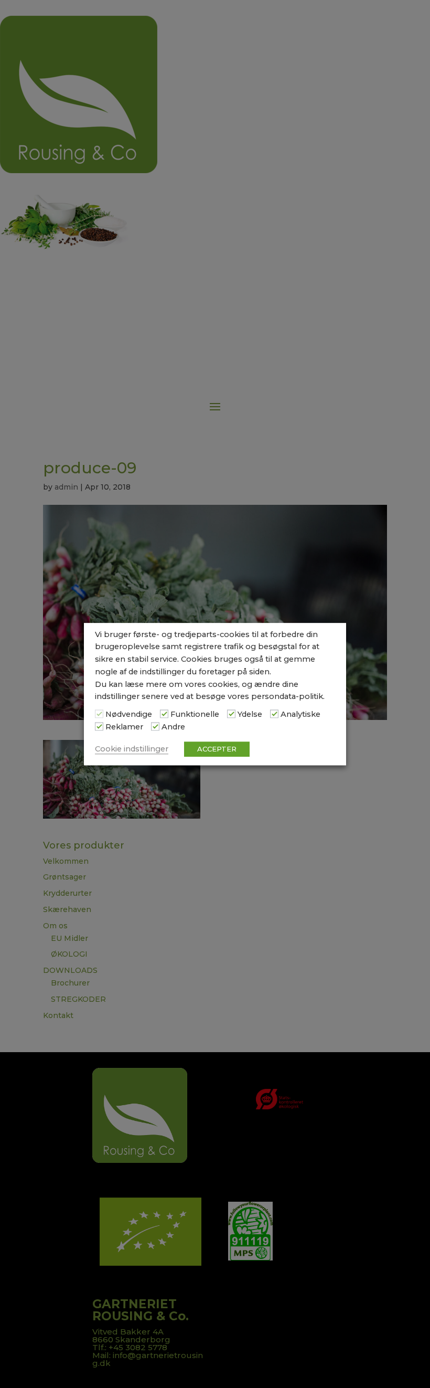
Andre (173, 727)
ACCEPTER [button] (216, 749)
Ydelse (250, 714)
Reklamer (124, 727)
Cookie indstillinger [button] (131, 749)
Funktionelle (194, 714)
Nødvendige (128, 714)
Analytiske (300, 714)
